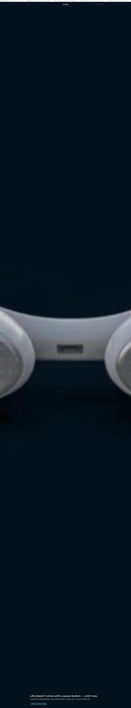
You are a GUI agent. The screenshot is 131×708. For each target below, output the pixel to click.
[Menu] (27, 4)
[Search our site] (98, 4)
